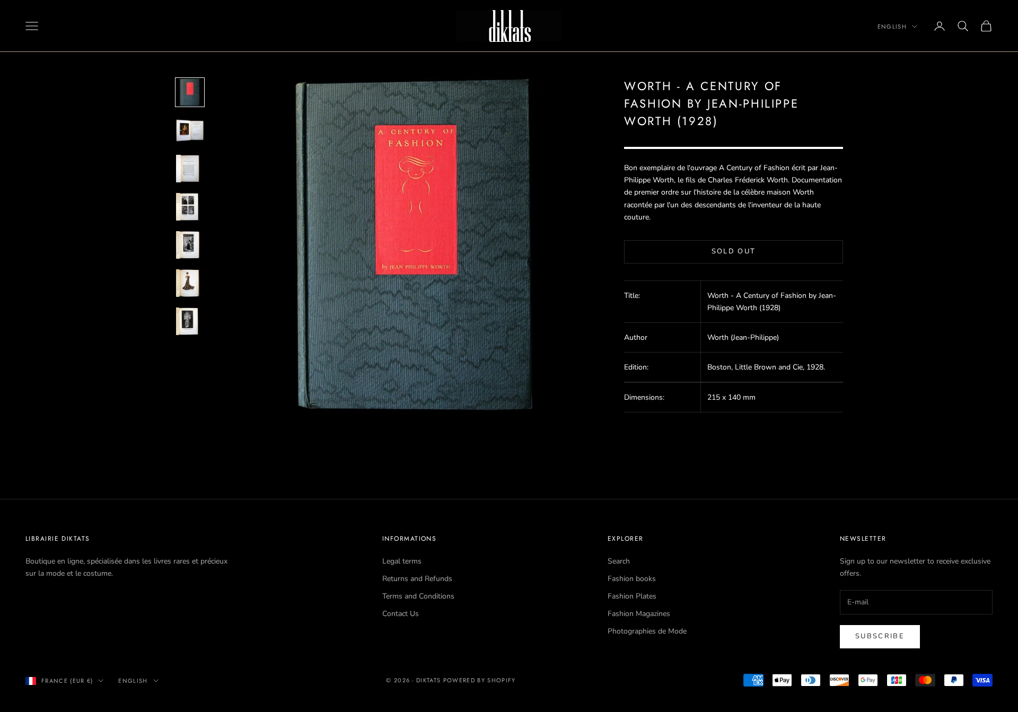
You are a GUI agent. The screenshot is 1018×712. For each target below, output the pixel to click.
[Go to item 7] (190, 321)
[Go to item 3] (190, 168)
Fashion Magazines (639, 614)
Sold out (734, 251)
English (892, 26)
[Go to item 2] (190, 130)
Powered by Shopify (479, 680)
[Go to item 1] (190, 92)
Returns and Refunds (417, 579)
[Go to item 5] (190, 245)
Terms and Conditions (418, 596)
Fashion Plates (632, 596)
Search (619, 561)
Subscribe (880, 636)
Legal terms (402, 561)
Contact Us (400, 614)
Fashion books (632, 579)
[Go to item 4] (190, 207)
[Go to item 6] (190, 283)
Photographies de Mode (647, 631)
